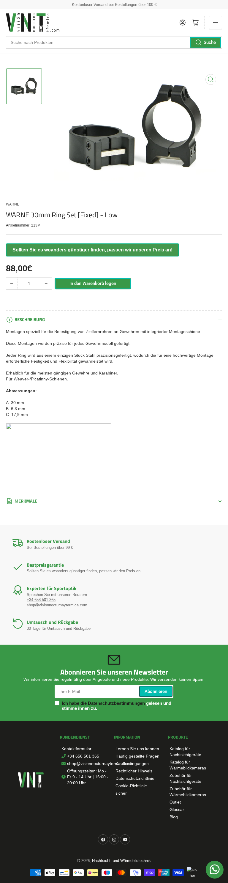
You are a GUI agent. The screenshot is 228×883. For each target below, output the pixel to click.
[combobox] (114, 42)
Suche (210, 42)
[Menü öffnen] (215, 22)
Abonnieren (156, 691)
